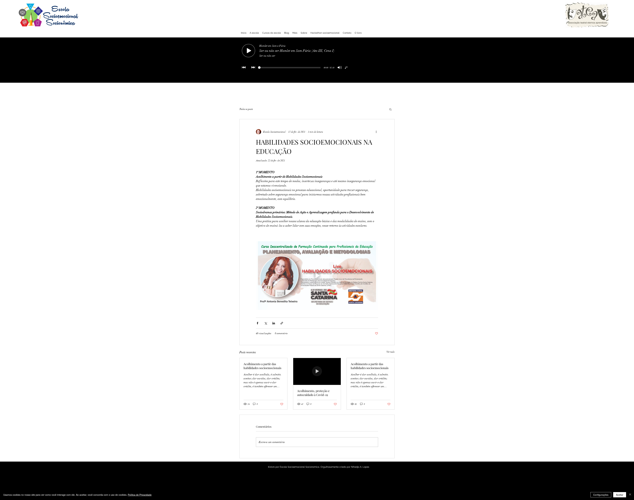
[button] (390, 109)
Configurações (600, 494)
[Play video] (317, 275)
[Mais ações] (376, 132)
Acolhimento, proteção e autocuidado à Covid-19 (313, 393)
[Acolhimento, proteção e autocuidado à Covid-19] (317, 371)
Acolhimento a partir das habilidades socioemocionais (262, 366)
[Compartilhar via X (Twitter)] (265, 323)
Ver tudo (391, 351)
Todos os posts (246, 109)
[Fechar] (630, 494)
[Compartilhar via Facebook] (257, 323)
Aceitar (619, 494)
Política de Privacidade (140, 494)
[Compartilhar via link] (281, 323)
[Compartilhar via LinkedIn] (273, 323)
